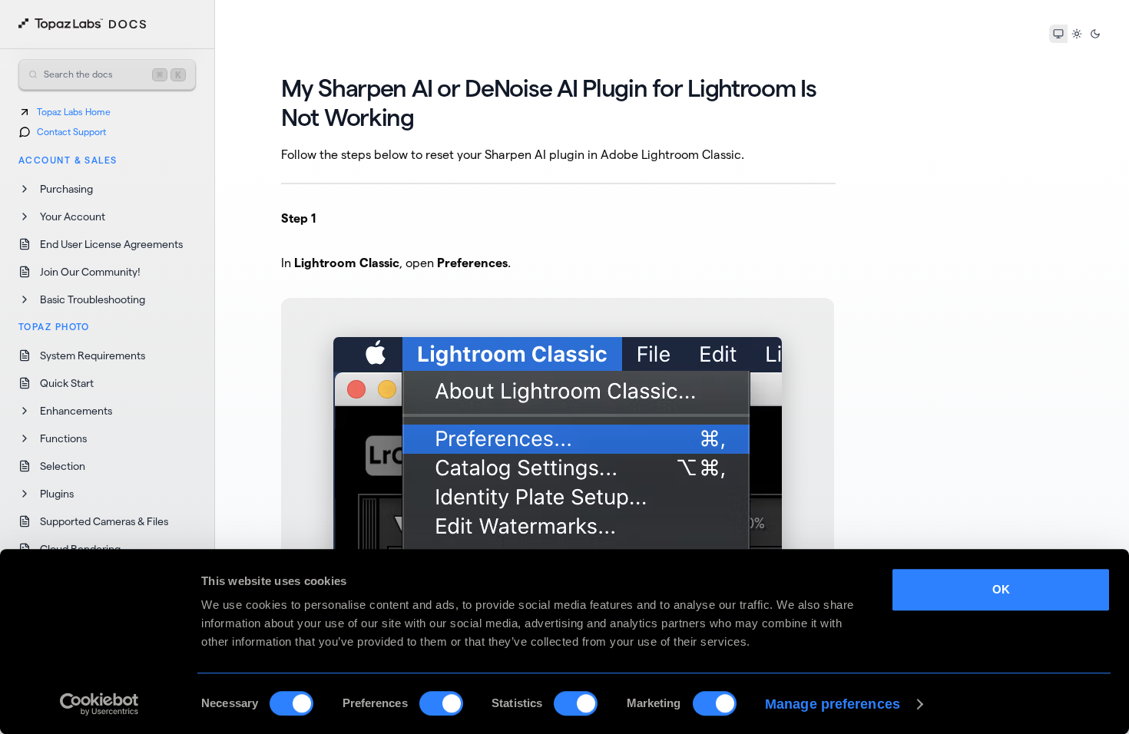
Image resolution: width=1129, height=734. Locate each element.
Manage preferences (832, 704)
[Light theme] (1077, 34)
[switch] (441, 703)
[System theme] (1058, 34)
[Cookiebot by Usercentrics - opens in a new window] (99, 704)
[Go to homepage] (82, 24)
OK (1001, 589)
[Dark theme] (1095, 34)
